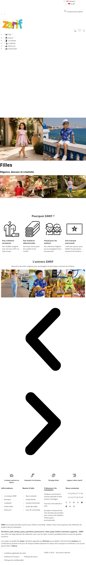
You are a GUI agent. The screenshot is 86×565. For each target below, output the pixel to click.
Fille (9, 35)
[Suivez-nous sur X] (66, 502)
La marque (12, 41)
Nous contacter (31, 496)
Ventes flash (12, 49)
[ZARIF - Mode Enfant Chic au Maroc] (12, 24)
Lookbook (11, 43)
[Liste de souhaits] (79, 30)
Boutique (7, 499)
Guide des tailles (32, 506)
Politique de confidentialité (13, 560)
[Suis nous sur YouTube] (82, 502)
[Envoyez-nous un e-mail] (74, 502)
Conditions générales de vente (15, 553)
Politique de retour (31, 557)
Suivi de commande (33, 510)
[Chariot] (75, 30)
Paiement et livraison (11, 557)
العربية (72, 4)
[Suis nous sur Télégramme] (66, 506)
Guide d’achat (31, 499)
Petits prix (11, 46)
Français (71, 1)
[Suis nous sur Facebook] (70, 502)
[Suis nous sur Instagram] (78, 502)
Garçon (10, 38)
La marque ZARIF (10, 496)
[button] (43, 339)
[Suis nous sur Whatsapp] (70, 506)
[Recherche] (84, 31)
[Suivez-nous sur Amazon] (74, 506)
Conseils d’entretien (33, 503)
